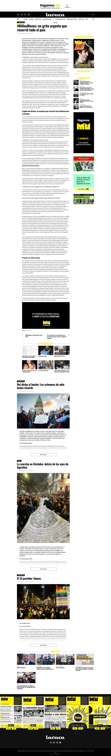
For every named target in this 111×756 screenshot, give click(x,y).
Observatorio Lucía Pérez (72, 19)
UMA (87, 19)
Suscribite (31, 19)
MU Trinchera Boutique (60, 19)
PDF (14, 728)
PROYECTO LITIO (81, 19)
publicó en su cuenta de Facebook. (30, 165)
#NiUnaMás (28, 330)
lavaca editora (38, 19)
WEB (8, 728)
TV (53, 19)
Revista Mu (25, 19)
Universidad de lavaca (47, 19)
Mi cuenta (55, 22)
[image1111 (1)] (46, 328)
